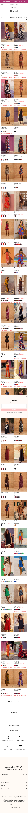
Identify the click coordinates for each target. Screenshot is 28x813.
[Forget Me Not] (1, 47)
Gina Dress (4, 437)
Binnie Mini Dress (17, 184)
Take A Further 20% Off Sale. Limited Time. (14, 1)
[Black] (15, 131)
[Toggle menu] (2, 4)
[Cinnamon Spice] (1, 75)
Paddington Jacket (18, 521)
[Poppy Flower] (17, 609)
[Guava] (1, 272)
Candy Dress (3, 212)
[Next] (25, 17)
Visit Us (3, 785)
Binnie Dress (3, 156)
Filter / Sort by (5, 19)
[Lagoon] (19, 553)
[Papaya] (1, 216)
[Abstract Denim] (15, 609)
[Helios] (7, 693)
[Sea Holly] (3, 384)
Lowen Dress (16, 100)
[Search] (4, 4)
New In (7, 17)
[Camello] (15, 525)
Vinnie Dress (16, 128)
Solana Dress (3, 43)
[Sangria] (5, 441)
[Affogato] (17, 665)
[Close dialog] (27, 396)
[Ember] (5, 693)
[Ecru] (1, 581)
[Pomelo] (3, 47)
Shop (12, 7)
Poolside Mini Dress (18, 549)
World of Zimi (5, 788)
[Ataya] (15, 244)
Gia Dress (3, 296)
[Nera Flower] (19, 609)
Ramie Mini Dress (17, 268)
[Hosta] (5, 497)
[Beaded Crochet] (19, 103)
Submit (25, 774)
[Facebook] (14, 804)
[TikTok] (17, 804)
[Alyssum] (5, 665)
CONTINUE (14, 409)
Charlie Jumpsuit (17, 690)
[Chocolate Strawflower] (5, 160)
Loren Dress (3, 662)
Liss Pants (3, 381)
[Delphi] (17, 272)
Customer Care (5, 782)
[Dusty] (3, 497)
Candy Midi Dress (4, 493)
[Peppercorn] (5, 216)
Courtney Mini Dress (18, 605)
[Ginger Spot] (1, 300)
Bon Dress (3, 268)
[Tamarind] (15, 553)
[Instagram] (11, 804)
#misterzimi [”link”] (14, 730)
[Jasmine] (15, 441)
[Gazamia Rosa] (3, 441)
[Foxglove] (7, 160)
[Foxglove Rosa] (19, 693)
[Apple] (1, 609)
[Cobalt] (15, 581)
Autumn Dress (4, 72)
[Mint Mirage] (23, 553)
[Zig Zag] (15, 75)
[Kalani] (17, 553)
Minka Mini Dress (4, 100)
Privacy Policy (9, 808)
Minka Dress (16, 662)
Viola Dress (3, 353)
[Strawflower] (3, 216)
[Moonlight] (21, 553)
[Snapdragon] (5, 300)
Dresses (12, 17)
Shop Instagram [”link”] (14, 725)
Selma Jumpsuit (17, 353)
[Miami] (3, 665)
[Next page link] (21, 701)
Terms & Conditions (18, 808)
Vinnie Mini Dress (4, 549)
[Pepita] (7, 300)
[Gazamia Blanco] (3, 160)
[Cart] (26, 4)
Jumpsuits (19, 17)
